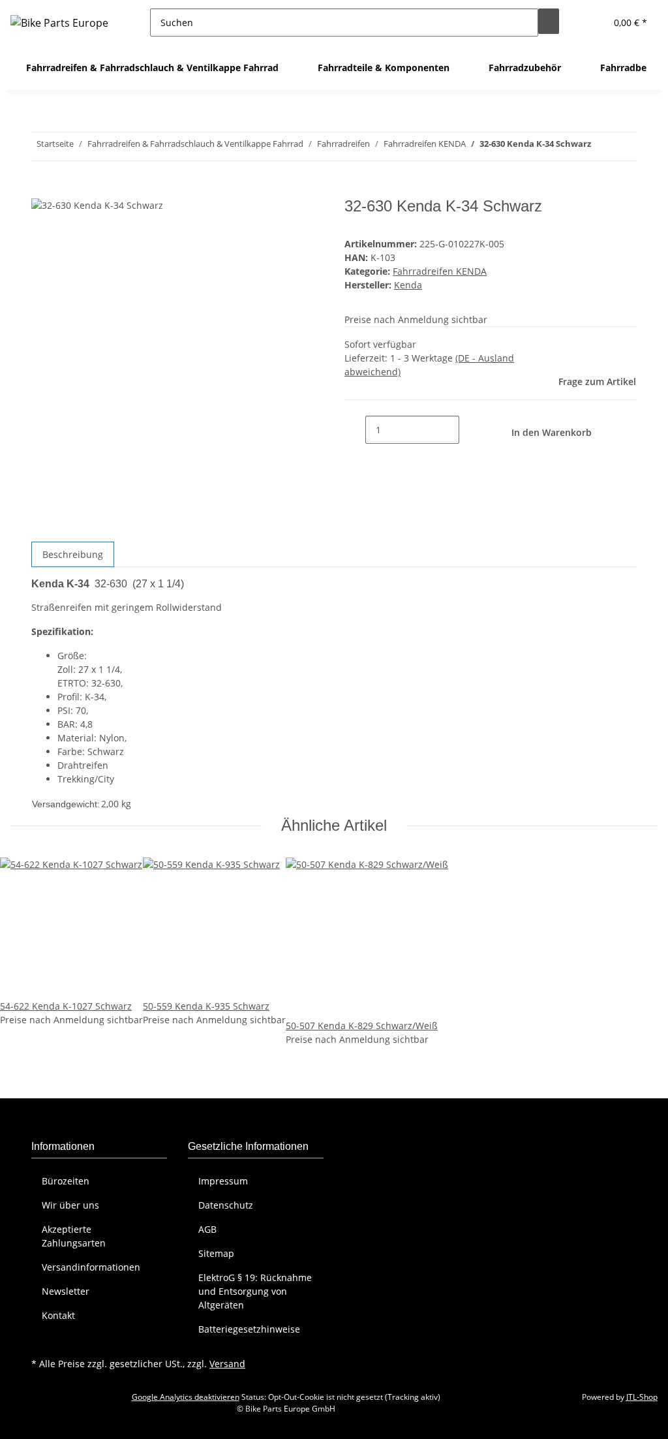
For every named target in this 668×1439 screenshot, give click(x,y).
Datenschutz (225, 1205)
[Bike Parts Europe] (59, 22)
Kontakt (58, 1315)
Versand (227, 1363)
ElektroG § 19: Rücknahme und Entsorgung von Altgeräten (255, 1291)
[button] (590, 22)
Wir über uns (70, 1205)
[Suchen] (548, 21)
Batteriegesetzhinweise (249, 1329)
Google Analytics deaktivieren (185, 1396)
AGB (207, 1229)
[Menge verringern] (354, 430)
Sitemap (216, 1253)
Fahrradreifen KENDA (440, 271)
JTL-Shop (642, 1396)
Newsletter (65, 1291)
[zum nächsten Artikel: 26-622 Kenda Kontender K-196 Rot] (601, 146)
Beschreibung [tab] (72, 554)
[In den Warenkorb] (41, 190)
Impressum (223, 1181)
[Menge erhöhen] (469, 430)
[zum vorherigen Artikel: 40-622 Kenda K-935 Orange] (625, 146)
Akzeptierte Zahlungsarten (74, 1236)
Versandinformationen (91, 1267)
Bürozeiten (65, 1181)
